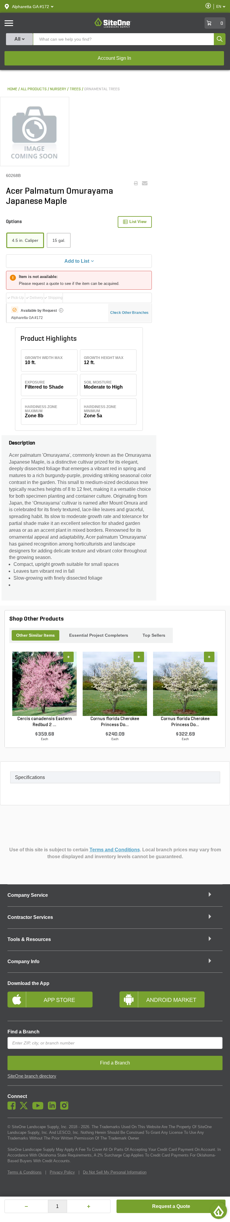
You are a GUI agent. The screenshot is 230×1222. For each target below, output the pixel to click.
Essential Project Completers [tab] (98, 635)
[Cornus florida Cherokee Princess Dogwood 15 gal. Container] (115, 684)
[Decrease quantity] (26, 1206)
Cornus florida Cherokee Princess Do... (114, 722)
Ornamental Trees (102, 89)
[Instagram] (65, 1108)
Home (12, 89)
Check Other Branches (129, 313)
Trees (75, 89)
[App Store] (59, 1002)
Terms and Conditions (115, 849)
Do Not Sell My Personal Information (114, 1172)
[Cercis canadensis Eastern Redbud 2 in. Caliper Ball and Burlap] (44, 684)
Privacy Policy (62, 1172)
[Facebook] (13, 1108)
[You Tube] (39, 1108)
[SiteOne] (112, 27)
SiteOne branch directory (31, 1076)
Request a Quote (171, 1206)
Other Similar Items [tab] (35, 635)
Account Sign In (114, 58)
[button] (30, 6)
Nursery (58, 89)
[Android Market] (171, 1002)
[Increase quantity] (89, 1206)
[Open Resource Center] (218, 1210)
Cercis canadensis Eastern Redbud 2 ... (44, 722)
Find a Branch (23, 1031)
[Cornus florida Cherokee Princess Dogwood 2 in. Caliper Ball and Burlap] (185, 684)
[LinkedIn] (53, 1108)
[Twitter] (25, 1108)
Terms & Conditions (24, 1172)
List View (137, 221)
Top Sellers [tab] (154, 635)
